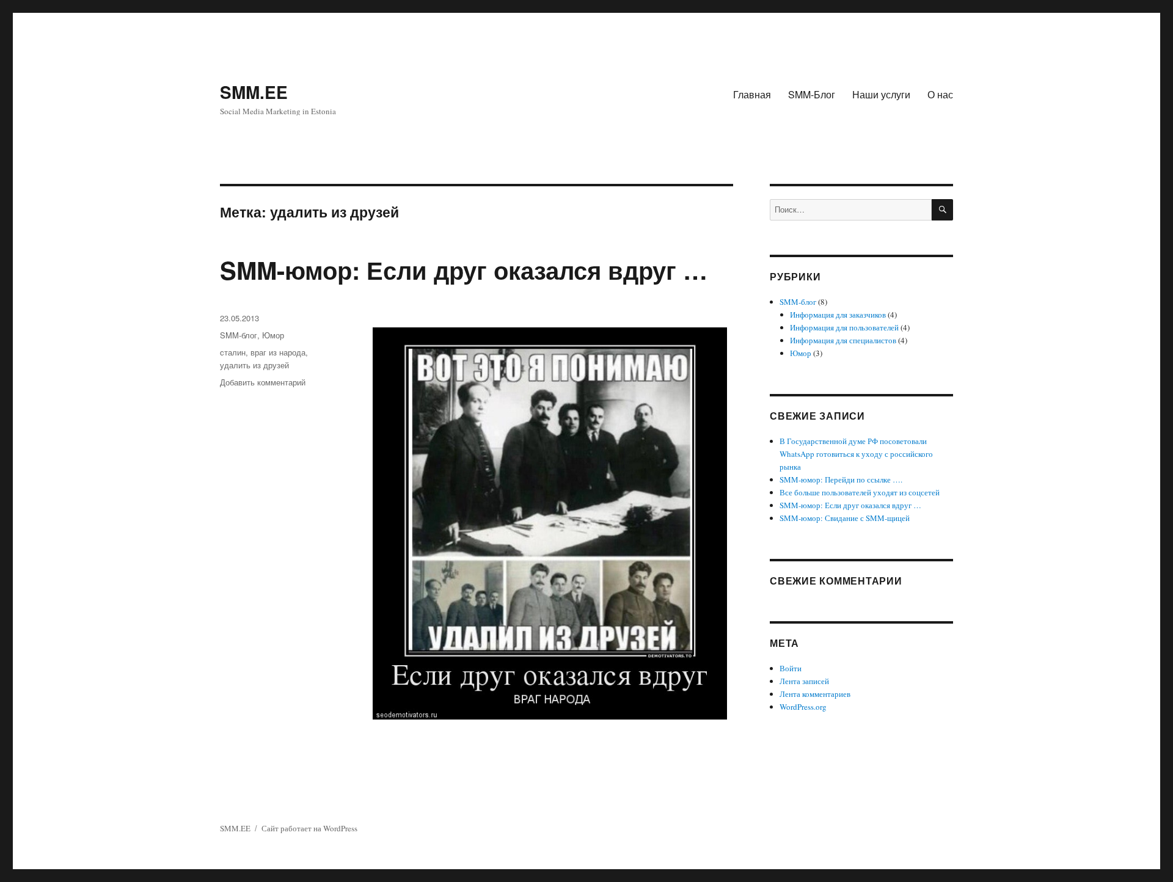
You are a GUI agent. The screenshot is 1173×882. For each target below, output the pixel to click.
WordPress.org (803, 706)
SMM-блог (238, 335)
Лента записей (804, 681)
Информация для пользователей (844, 327)
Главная (752, 94)
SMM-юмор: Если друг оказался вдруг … (463, 269)
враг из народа (277, 352)
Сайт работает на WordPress (309, 828)
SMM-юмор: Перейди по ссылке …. (841, 479)
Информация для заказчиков (838, 314)
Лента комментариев (815, 693)
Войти (791, 668)
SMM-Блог (811, 94)
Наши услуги (881, 94)
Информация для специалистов (843, 340)
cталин (233, 352)
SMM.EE (254, 91)
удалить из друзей (254, 365)
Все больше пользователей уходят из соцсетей (860, 492)
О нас (940, 94)
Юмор (273, 335)
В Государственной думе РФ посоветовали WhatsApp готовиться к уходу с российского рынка (856, 454)
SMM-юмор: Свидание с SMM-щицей (845, 517)
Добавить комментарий (262, 382)
